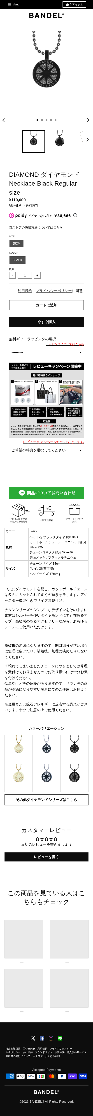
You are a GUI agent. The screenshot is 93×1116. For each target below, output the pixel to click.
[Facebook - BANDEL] (42, 1038)
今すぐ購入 (46, 322)
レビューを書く (46, 857)
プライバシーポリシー (54, 291)
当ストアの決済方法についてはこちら (36, 227)
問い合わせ (29, 1048)
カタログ (38, 1056)
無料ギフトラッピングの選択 (32, 339)
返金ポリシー (13, 1052)
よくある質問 (52, 1056)
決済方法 (60, 1052)
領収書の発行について (18, 1056)
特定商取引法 (13, 1048)
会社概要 (28, 1052)
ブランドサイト (43, 1052)
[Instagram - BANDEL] (51, 1038)
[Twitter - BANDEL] (33, 1038)
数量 (11, 269)
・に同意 (50, 291)
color (13, 252)
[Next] (88, 120)
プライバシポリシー (61, 1048)
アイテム (76, 4)
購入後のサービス (77, 1052)
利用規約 (25, 291)
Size (11, 236)
